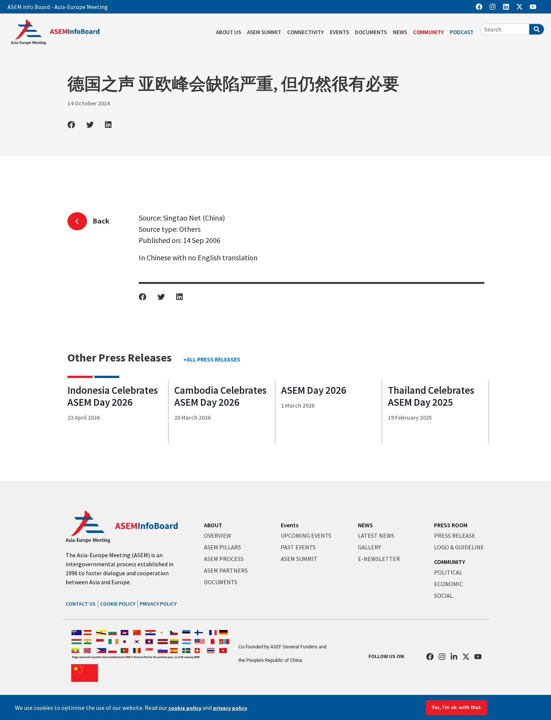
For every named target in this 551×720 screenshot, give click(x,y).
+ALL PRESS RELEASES (211, 359)
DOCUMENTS (371, 32)
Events (289, 525)
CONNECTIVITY (305, 32)
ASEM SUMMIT (264, 32)
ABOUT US (228, 32)
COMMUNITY (428, 32)
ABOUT (213, 525)
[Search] (536, 29)
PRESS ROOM (450, 525)
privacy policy (230, 708)
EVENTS (339, 32)
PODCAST (461, 32)
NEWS (400, 32)
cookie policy (184, 708)
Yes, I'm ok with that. (456, 707)
